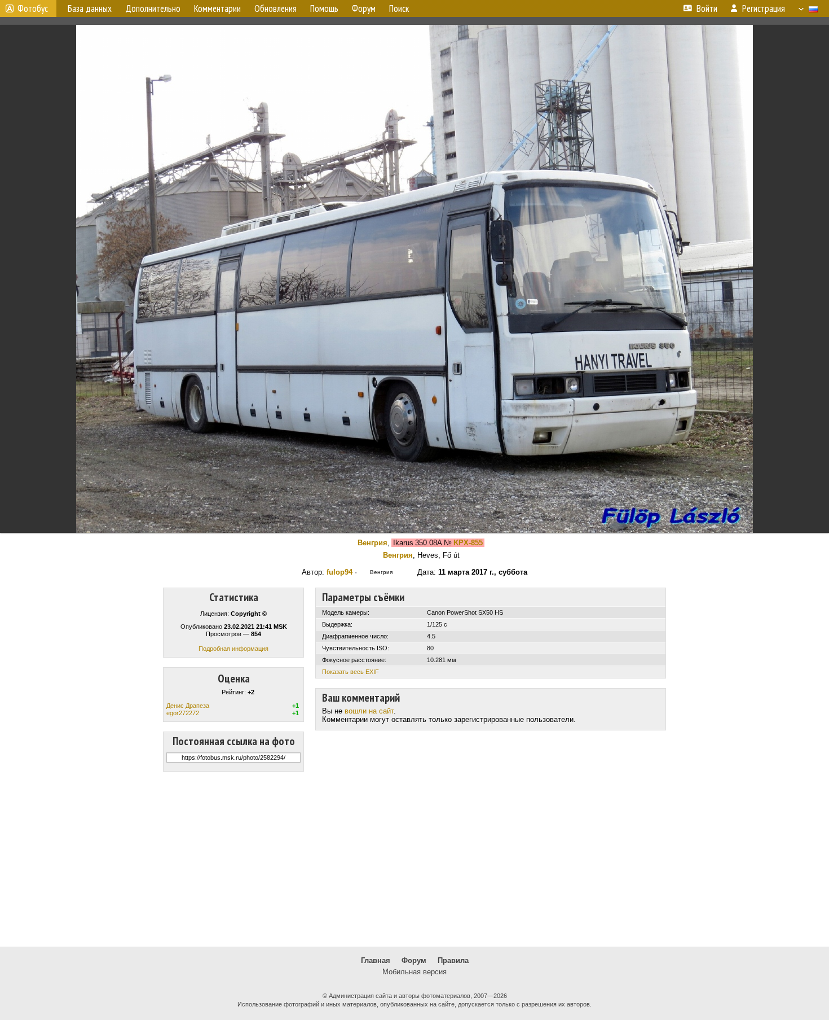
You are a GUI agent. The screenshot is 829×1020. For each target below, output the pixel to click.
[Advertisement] (414, 859)
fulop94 (339, 572)
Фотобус (32, 8)
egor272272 (182, 713)
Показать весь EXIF (350, 671)
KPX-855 (468, 543)
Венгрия (372, 543)
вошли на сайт (369, 711)
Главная (375, 960)
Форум (414, 960)
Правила (453, 960)
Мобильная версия (414, 972)
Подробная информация (233, 648)
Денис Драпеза (187, 705)
